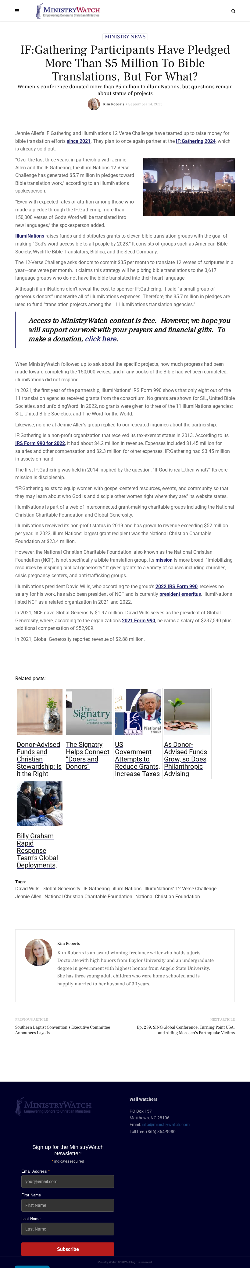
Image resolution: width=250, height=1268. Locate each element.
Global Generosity (61, 889)
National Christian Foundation (167, 896)
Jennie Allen (28, 896)
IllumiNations (29, 236)
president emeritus (180, 594)
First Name (31, 1195)
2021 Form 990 (138, 620)
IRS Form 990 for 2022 (40, 443)
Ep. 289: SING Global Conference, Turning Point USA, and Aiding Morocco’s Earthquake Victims (186, 1030)
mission (164, 560)
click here (100, 339)
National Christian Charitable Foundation (88, 896)
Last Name (31, 1219)
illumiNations (127, 889)
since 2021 (79, 141)
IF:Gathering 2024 (196, 141)
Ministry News (125, 37)
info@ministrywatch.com (166, 1124)
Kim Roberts (113, 104)
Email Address (35, 1171)
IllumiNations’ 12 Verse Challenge (180, 889)
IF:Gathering (97, 889)
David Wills (27, 889)
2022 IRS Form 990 (176, 586)
